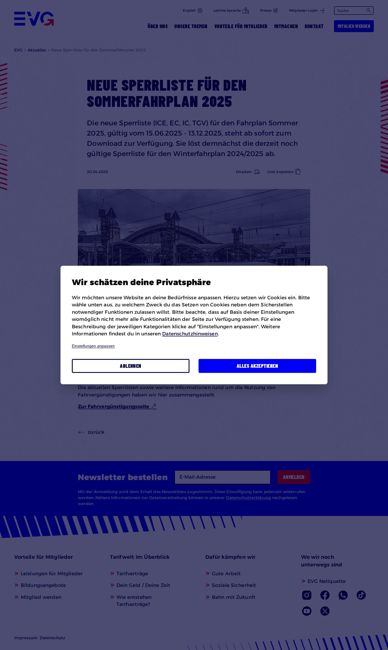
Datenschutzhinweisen (190, 334)
